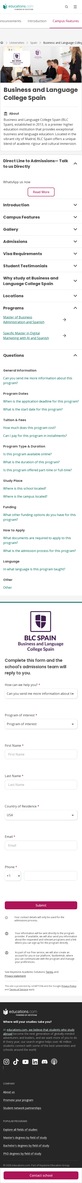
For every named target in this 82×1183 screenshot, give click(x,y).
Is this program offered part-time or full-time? (37, 470)
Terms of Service (18, 989)
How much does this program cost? (29, 427)
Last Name (14, 776)
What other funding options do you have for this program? (39, 517)
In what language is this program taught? (34, 569)
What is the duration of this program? (31, 462)
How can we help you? (22, 685)
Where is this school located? (24, 488)
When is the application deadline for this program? (41, 401)
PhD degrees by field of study (22, 1153)
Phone (11, 867)
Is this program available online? (27, 454)
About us (9, 1092)
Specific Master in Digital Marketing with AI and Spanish (26, 335)
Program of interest (21, 715)
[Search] (66, 6)
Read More (41, 192)
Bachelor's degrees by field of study (26, 1145)
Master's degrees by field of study (25, 1137)
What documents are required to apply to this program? (37, 540)
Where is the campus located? (25, 496)
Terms (49, 972)
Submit (41, 905)
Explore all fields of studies (20, 1129)
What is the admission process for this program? (39, 551)
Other (7, 587)
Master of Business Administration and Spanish (23, 319)
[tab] (37, 21)
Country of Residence (22, 806)
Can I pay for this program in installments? (35, 435)
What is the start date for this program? (33, 409)
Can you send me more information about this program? (37, 380)
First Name (14, 745)
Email (10, 836)
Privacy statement (15, 976)
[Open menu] (75, 6)
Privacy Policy (69, 985)
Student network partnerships (22, 1108)
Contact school (41, 1175)
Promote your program (18, 1100)
